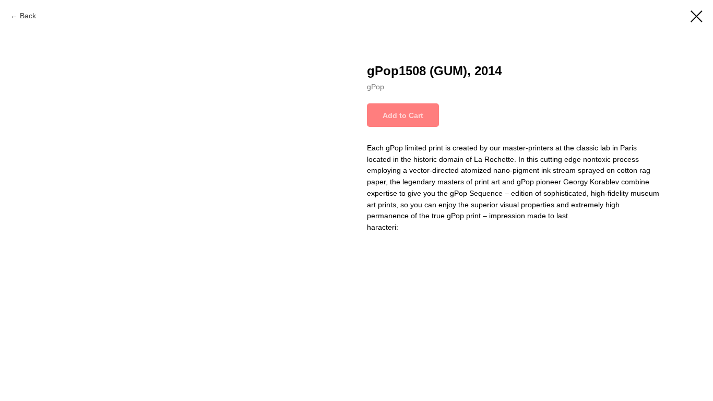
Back (28, 15)
